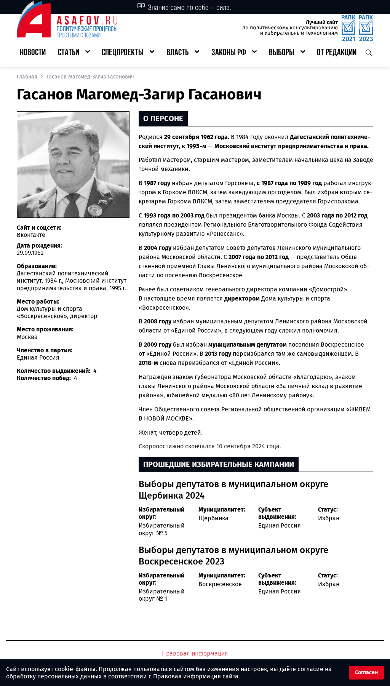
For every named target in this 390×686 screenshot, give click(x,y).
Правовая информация (195, 653)
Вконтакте (31, 234)
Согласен (366, 672)
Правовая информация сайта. (196, 676)
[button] (74, 53)
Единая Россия (279, 525)
